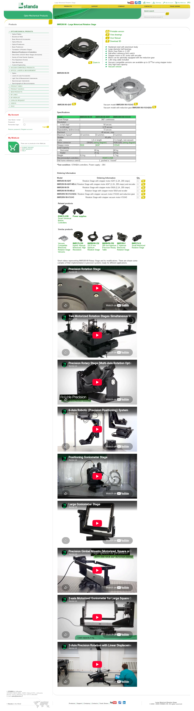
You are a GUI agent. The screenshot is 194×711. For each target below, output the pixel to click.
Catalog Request (18, 100)
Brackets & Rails (17, 36)
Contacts (95, 703)
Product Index (16, 86)
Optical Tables (16, 34)
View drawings (116, 35)
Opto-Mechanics (17, 62)
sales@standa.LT (17, 696)
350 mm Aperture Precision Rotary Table (109, 246)
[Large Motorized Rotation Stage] (78, 60)
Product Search (17, 89)
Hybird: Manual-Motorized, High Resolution (79, 246)
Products (13, 24)
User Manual (115, 38)
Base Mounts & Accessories (21, 39)
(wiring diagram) (100, 143)
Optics (14, 73)
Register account (26, 129)
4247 (98, 145)
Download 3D (115, 41)
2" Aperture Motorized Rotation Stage (123, 246)
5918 (82, 145)
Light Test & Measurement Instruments (24, 78)
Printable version (117, 31)
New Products (16, 92)
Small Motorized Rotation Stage (138, 245)
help (24, 150)
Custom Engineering (18, 65)
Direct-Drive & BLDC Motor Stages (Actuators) (27, 54)
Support (79, 703)
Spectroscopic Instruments (20, 81)
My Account (169, 2)
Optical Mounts (17, 42)
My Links (14, 94)
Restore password (14, 129)
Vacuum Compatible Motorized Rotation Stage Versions (64, 247)
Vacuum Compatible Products (23, 67)
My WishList (182, 2)
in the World (14, 704)
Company (87, 703)
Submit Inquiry (28, 147)
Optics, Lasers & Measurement (23, 70)
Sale (12, 106)
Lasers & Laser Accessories (21, 76)
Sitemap (158, 2)
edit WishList (27, 149)
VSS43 (116, 145)
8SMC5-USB (108, 158)
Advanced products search (153, 17)
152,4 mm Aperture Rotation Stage (93, 246)
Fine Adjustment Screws (20, 60)
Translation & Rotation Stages (22, 49)
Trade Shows (103, 703)
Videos (13, 103)
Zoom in (96, 62)
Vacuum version (114, 67)
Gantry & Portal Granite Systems (22, 57)
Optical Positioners (18, 44)
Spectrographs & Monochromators (23, 83)
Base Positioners (17, 47)
